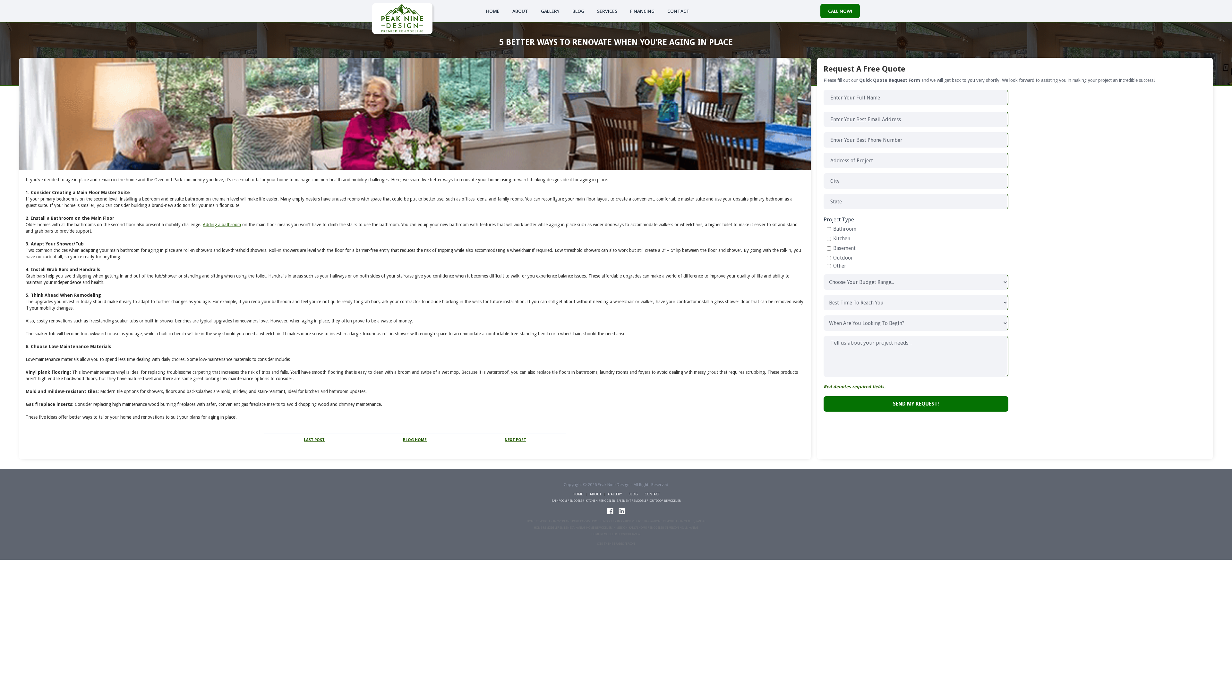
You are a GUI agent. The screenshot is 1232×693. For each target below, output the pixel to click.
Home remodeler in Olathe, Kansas (679, 521)
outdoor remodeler (665, 500)
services (607, 11)
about (595, 494)
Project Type (839, 219)
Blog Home (415, 440)
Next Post (515, 440)
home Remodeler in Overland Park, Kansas (558, 521)
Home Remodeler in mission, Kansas (612, 527)
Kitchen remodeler (600, 500)
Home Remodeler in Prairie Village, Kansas (622, 521)
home (578, 494)
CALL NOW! (840, 11)
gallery (550, 11)
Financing (642, 11)
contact (678, 11)
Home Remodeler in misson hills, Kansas (668, 527)
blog (578, 11)
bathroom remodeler (568, 500)
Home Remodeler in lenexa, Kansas (559, 527)
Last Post (314, 440)
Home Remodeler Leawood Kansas (616, 534)
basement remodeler (632, 500)
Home (493, 11)
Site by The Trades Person (616, 543)
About (520, 11)
